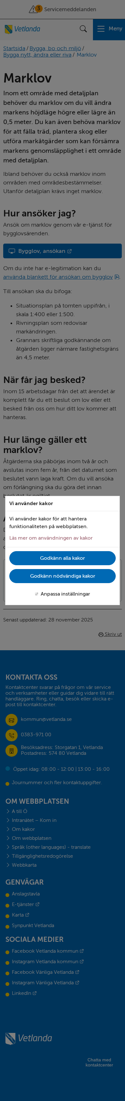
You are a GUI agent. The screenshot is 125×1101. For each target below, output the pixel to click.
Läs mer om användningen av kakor (51, 538)
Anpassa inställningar (65, 594)
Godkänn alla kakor (62, 558)
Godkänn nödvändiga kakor (62, 576)
